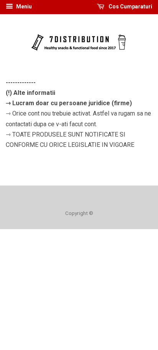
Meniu (23, 6)
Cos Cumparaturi (129, 6)
